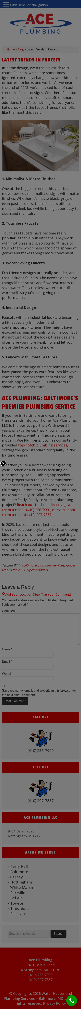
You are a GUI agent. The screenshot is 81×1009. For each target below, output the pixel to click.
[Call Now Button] (71, 1000)
